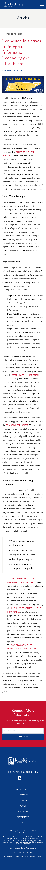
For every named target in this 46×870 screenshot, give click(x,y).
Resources (23, 812)
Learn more (13, 848)
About (23, 806)
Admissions (23, 795)
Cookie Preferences (20, 856)
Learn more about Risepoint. (29, 843)
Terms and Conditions (36, 856)
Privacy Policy (8, 856)
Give (23, 823)
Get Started (23, 817)
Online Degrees (23, 789)
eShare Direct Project (17, 425)
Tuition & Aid (23, 801)
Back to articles (14, 34)
